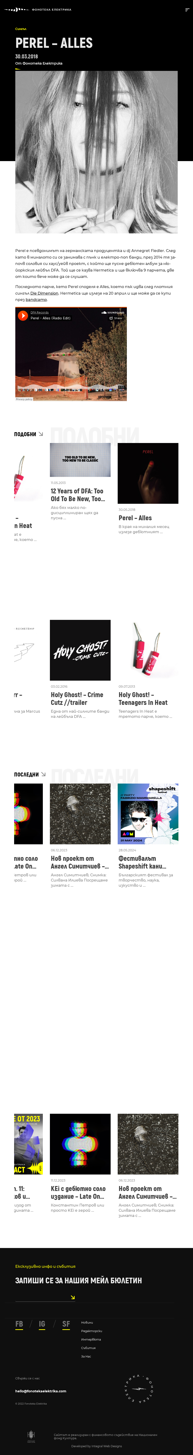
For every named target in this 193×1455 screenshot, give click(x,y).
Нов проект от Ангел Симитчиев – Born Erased (78, 862)
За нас (86, 1356)
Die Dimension (44, 293)
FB (19, 1324)
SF (66, 1324)
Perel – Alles (135, 518)
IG (42, 1324)
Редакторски (91, 1331)
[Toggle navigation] (186, 9)
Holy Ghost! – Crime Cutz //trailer (77, 699)
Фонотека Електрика (42, 63)
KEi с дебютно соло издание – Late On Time (78, 1192)
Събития (88, 1348)
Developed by (81, 1446)
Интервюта (91, 1339)
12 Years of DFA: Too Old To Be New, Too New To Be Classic (77, 495)
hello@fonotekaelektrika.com (40, 1391)
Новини (87, 1322)
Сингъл (20, 29)
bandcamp (36, 299)
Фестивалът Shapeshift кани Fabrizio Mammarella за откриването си (147, 862)
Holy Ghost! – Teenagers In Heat (143, 699)
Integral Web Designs (107, 1446)
